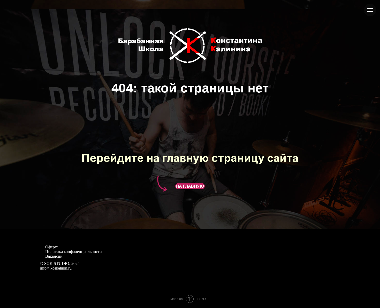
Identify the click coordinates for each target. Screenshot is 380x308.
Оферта (51, 247)
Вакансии (54, 256)
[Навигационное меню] (370, 10)
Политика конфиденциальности (73, 251)
